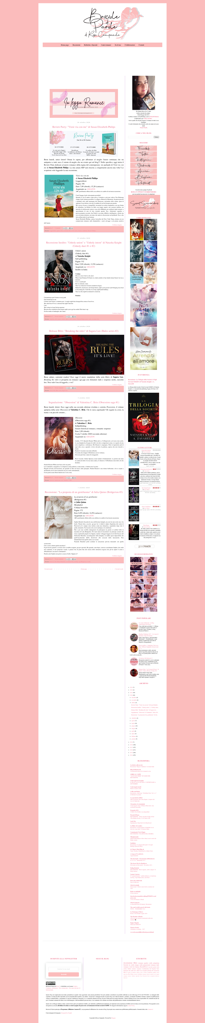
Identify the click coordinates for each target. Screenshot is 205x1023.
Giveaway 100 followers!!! (146, 658)
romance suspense (136, 969)
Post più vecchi (119, 569)
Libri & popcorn (134, 902)
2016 (131, 750)
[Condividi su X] (68, 228)
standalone (84, 230)
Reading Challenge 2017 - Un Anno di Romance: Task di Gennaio (148, 634)
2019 (131, 742)
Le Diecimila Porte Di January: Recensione (141, 904)
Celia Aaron (146, 471)
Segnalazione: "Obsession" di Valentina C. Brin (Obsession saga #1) (84, 402)
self (62, 480)
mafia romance (72, 319)
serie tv (142, 972)
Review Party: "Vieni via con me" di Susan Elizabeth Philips (83, 126)
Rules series (59, 390)
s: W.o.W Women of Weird (137, 899)
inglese (67, 319)
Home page (65, 45)
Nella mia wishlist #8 (135, 924)
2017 (131, 747)
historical (52, 480)
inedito (63, 319)
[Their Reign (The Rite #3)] (134, 539)
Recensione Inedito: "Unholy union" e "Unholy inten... (145, 707)
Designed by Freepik (66, 1013)
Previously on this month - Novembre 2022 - (141, 865)
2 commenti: (58, 228)
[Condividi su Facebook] (70, 228)
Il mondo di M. (134, 810)
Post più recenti (48, 569)
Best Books (130, 974)
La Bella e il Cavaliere (136, 826)
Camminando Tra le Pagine (137, 832)
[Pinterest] (143, 185)
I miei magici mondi (135, 787)
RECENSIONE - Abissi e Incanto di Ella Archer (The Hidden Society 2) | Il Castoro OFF (142, 817)
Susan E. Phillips (92, 230)
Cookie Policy (131, 1005)
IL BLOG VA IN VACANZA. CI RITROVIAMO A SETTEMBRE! (143, 783)
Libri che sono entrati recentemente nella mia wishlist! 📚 (141, 919)
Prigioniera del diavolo (146, 469)
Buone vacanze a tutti (135, 788)
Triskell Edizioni (154, 116)
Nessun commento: (59, 316)
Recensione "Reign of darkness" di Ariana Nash (142, 766)
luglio (133, 723)
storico (129, 976)
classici (135, 974)
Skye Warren (146, 489)
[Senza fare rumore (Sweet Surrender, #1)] (134, 465)
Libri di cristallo (134, 885)
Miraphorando (134, 837)
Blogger (113, 1018)
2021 (131, 692)
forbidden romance (142, 974)
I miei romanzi (106, 45)
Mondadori (62, 561)
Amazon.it (150, 1009)
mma (124, 977)
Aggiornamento (134, 855)
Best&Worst (144, 967)
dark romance (58, 319)
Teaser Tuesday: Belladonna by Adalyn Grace (141, 851)
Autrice (133, 976)
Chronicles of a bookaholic (137, 804)
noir (126, 977)
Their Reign (146, 525)
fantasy (137, 967)
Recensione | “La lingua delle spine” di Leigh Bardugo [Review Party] (141, 845)
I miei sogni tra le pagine (137, 780)
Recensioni (76, 45)
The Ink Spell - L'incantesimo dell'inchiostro (142, 859)
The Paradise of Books (136, 916)
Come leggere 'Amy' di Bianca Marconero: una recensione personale (142, 806)
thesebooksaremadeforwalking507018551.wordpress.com (143, 897)
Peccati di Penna (134, 815)
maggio (134, 728)
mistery (152, 974)
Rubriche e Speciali (90, 45)
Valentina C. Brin (67, 480)
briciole (126, 965)
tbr (152, 970)
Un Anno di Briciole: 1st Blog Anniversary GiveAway (146, 623)
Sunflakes (133, 843)
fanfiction (157, 976)
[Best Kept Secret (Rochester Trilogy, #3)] (134, 502)
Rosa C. (58, 986)
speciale (138, 976)
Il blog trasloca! (134, 893)
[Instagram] (143, 162)
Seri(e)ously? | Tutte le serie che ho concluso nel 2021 (142, 887)
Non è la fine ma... (134, 882)
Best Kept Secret (146, 488)
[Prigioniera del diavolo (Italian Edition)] (134, 484)
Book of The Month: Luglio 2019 (138, 913)
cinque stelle (139, 965)
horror (148, 974)
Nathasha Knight (81, 319)
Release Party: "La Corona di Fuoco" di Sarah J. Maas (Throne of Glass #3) (149, 670)
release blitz (52, 390)
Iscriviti (63, 974)
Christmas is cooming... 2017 (137, 929)
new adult (136, 970)
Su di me (118, 45)
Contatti (141, 45)
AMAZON (91, 189)
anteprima (52, 319)
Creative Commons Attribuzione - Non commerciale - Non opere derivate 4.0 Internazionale (63, 988)
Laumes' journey (135, 874)
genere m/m (156, 967)
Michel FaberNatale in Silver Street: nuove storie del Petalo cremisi (143, 839)
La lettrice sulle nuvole (136, 765)
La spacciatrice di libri (136, 798)
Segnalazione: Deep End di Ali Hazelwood (140, 823)
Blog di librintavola (135, 770)
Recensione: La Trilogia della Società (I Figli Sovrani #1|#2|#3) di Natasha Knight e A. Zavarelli (142, 381)
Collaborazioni (130, 45)
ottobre (133, 702)
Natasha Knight (147, 527)
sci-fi (155, 974)
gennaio (134, 739)
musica (138, 972)
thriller (129, 969)
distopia (149, 970)
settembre (134, 718)
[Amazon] (143, 173)
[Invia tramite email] (64, 228)
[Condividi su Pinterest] (72, 228)
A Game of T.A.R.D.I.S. (136, 854)
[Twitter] (143, 156)
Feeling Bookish (134, 868)
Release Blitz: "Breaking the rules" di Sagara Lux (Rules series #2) (84, 331)
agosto (133, 720)
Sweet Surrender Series (145, 976)
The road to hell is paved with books (140, 907)
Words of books (134, 927)
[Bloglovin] (143, 179)
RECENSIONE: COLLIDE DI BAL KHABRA (142, 834)
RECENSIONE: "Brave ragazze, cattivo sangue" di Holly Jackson (143, 870)
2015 (131, 752)
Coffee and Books (135, 791)
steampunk (152, 976)
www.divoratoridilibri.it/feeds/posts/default (142, 932)
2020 (131, 695)
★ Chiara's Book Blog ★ (137, 849)
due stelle (131, 970)
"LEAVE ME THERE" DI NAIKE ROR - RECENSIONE (140, 776)
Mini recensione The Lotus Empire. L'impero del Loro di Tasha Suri (142, 800)
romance (80, 230)
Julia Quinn (57, 561)
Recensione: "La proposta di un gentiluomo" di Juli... (144, 715)
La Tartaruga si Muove (136, 912)
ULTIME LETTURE (145, 447)
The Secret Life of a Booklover (138, 863)
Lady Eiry (133, 821)
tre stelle (88, 561)
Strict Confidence (146, 506)
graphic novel (156, 972)
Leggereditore (53, 230)
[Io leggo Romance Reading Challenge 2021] (84, 117)
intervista (126, 974)
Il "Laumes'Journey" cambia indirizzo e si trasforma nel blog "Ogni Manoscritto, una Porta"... (143, 876)
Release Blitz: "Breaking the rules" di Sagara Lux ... (144, 710)
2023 (131, 687)
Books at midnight (135, 891)
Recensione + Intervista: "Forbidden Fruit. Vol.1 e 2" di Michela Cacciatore (143, 793)
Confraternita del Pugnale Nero (150, 969)
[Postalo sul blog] (66, 228)
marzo (133, 733)
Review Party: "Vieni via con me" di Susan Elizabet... (144, 705)
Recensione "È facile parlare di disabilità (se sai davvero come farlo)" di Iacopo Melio (142, 828)
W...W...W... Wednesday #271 (137, 860)
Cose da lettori (143, 970)
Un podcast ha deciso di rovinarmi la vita (140, 771)
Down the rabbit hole (136, 880)
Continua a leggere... (117, 225)
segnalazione (57, 480)
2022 (131, 690)
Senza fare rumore (146, 450)
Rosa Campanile (146, 452)
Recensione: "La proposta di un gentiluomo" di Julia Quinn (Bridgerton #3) (84, 492)
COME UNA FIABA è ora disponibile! (140, 812)
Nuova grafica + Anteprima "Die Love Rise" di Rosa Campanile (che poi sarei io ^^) (148, 646)
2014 (131, 755)
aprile (133, 731)
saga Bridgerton (82, 561)
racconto (150, 967)
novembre (134, 700)
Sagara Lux (64, 390)
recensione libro (67, 230)
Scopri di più (143, 127)
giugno (133, 726)
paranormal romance (149, 965)
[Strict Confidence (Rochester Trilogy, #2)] (134, 521)
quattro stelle (60, 230)
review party (74, 230)
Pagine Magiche (134, 923)
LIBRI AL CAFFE (135, 774)
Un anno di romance (131, 972)
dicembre (134, 697)
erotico (125, 969)
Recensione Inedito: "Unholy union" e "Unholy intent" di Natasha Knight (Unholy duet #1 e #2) (84, 244)
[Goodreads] (143, 167)
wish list (132, 967)
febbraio (134, 736)
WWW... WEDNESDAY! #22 (137, 909)
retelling (76, 561)
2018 (131, 745)
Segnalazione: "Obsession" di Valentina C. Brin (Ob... (145, 712)
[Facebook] (143, 150)
